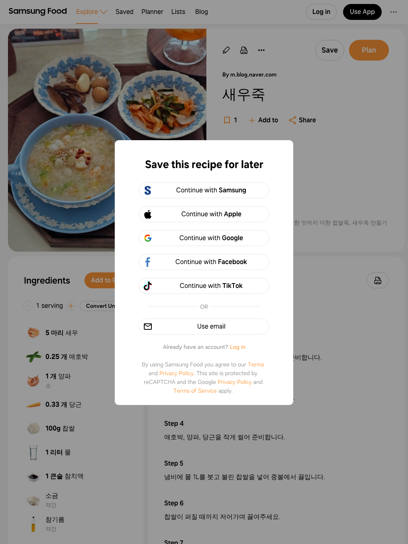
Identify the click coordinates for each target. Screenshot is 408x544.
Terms (256, 364)
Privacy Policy (176, 373)
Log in (237, 346)
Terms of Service (195, 390)
